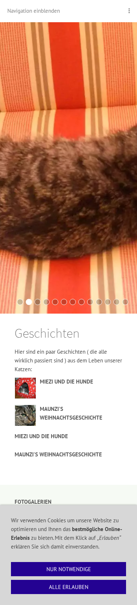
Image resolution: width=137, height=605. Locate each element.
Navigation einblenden (33, 10)
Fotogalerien (33, 501)
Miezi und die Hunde (66, 381)
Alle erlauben (68, 587)
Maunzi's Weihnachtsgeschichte (58, 454)
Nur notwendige (68, 569)
